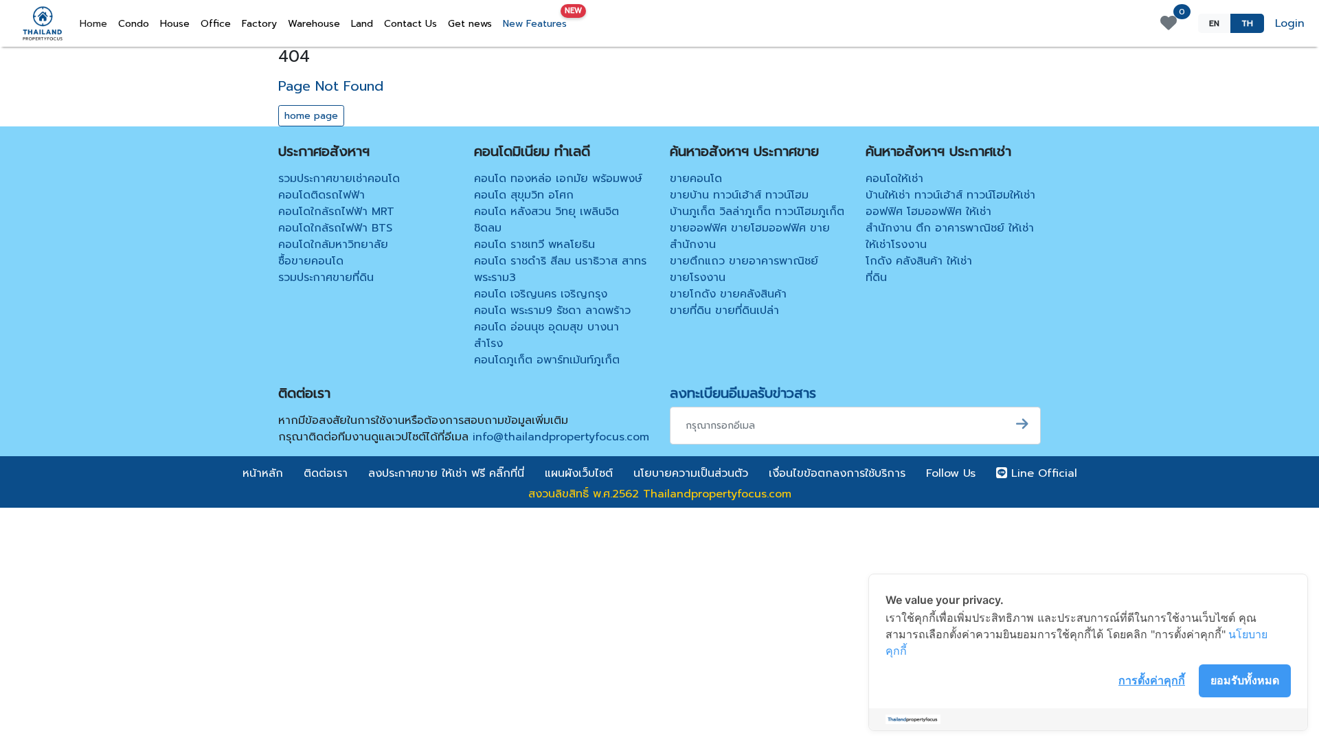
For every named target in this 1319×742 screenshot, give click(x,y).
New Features (537, 21)
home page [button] (311, 116)
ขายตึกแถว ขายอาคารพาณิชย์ (744, 261)
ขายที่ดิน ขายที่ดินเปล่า (724, 310)
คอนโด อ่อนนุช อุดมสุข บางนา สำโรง (546, 335)
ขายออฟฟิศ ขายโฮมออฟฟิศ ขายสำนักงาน (750, 236)
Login (1290, 23)
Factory (259, 23)
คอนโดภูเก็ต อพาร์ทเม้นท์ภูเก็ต (547, 360)
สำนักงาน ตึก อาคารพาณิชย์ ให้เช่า (950, 228)
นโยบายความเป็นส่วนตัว (690, 473)
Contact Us (410, 23)
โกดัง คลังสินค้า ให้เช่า (919, 261)
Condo (133, 23)
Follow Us (951, 473)
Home (96, 23)
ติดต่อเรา (326, 473)
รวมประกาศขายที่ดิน (326, 277)
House (175, 23)
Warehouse (314, 23)
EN (1214, 23)
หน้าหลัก (263, 473)
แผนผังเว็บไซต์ (579, 473)
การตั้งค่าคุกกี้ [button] (1151, 680)
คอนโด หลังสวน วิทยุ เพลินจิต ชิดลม (546, 219)
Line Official (1042, 473)
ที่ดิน (876, 277)
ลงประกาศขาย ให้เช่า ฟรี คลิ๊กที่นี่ (446, 473)
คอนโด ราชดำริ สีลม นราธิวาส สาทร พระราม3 (560, 269)
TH (1247, 23)
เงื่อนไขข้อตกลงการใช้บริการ (837, 473)
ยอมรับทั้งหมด (1244, 680)
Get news (470, 23)
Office (216, 23)
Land (362, 23)
